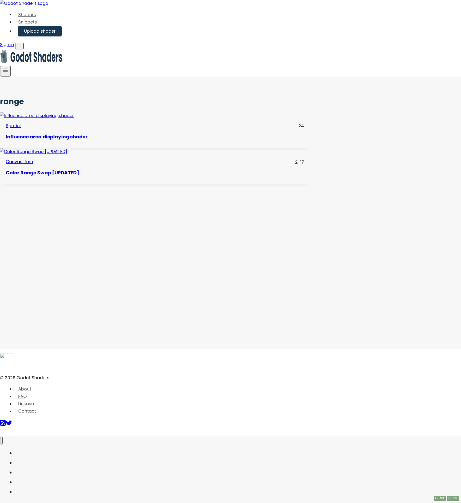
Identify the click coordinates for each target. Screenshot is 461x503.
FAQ (22, 396)
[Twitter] (9, 425)
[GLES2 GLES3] (155, 115)
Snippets (27, 22)
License (26, 404)
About (24, 389)
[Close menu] (1, 440)
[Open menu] (5, 71)
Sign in (7, 44)
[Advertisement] (36, 256)
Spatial (13, 126)
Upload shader (40, 31)
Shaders (27, 15)
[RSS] (3, 425)
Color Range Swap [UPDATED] (42, 172)
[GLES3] (155, 151)
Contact (27, 411)
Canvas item (19, 162)
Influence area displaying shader (47, 136)
